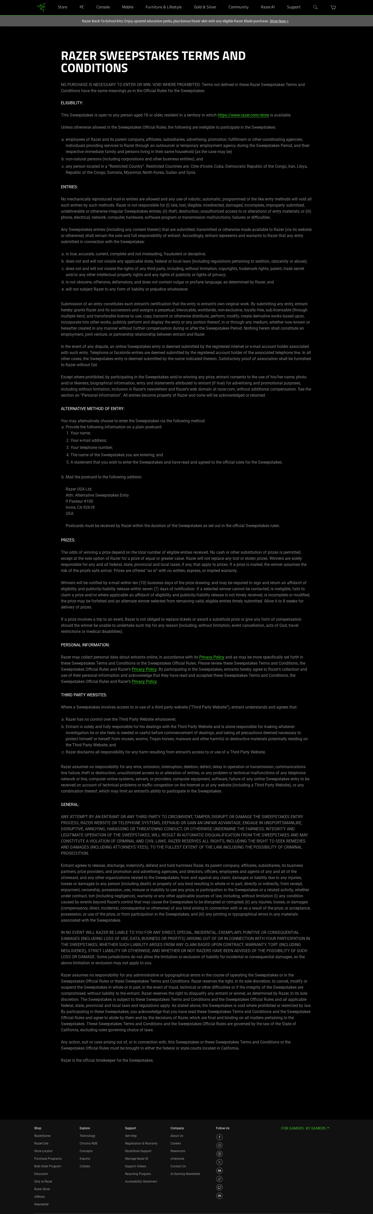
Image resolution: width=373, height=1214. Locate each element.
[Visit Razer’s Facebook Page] (219, 1137)
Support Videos (135, 1166)
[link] (41, 7)
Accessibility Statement (141, 1181)
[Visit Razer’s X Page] (219, 1162)
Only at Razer (43, 1181)
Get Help (131, 1136)
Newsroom (178, 1151)
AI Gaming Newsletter (185, 1174)
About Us (177, 1136)
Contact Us (178, 1166)
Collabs (85, 1166)
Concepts (86, 1151)
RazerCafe (41, 1143)
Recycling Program (138, 1174)
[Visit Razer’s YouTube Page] (219, 1170)
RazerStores (42, 1136)
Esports (85, 1158)
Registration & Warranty (141, 1143)
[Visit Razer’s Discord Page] (219, 1195)
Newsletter (41, 1204)
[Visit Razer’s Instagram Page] (219, 1145)
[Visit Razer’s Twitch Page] (219, 1187)
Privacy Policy (211, 657)
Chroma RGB (88, 1143)
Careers (176, 1143)
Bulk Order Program (47, 1166)
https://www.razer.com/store (243, 115)
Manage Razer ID (136, 1158)
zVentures (177, 1158)
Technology (87, 1136)
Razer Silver (42, 1189)
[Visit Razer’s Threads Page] (219, 1153)
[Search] (315, 7)
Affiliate (39, 1197)
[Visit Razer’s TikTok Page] (219, 1179)
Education (41, 1174)
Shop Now (279, 21)
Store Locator (43, 1151)
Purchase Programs (48, 1158)
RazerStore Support (138, 1151)
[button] (333, 7)
